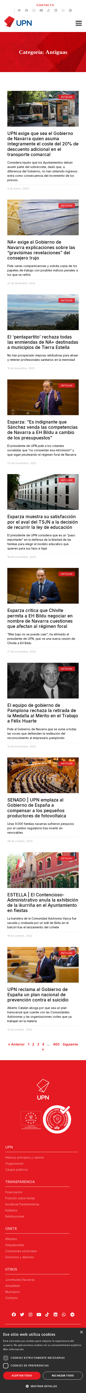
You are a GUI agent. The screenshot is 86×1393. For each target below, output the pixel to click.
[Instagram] (34, 10)
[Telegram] (70, 10)
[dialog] (43, 1360)
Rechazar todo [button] (63, 1375)
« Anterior (16, 1044)
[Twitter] (19, 10)
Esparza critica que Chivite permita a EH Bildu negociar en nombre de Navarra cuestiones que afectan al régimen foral (40, 618)
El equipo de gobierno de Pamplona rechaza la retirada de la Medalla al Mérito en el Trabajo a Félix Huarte (42, 713)
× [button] (81, 1332)
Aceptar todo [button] (22, 1375)
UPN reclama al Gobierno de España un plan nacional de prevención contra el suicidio (37, 994)
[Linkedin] (56, 10)
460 (56, 1044)
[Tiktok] (48, 10)
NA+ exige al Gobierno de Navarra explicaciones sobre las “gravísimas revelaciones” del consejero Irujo (41, 250)
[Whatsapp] (63, 10)
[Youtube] (41, 10)
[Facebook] (26, 10)
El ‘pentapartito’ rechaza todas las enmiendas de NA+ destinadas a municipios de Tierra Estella (42, 342)
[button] (43, 1386)
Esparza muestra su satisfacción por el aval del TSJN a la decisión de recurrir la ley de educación (42, 522)
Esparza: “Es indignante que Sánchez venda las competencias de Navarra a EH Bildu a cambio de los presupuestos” (42, 429)
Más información (13, 1349)
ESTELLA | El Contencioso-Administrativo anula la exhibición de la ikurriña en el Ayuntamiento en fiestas (42, 902)
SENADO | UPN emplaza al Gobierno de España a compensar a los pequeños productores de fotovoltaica (36, 807)
